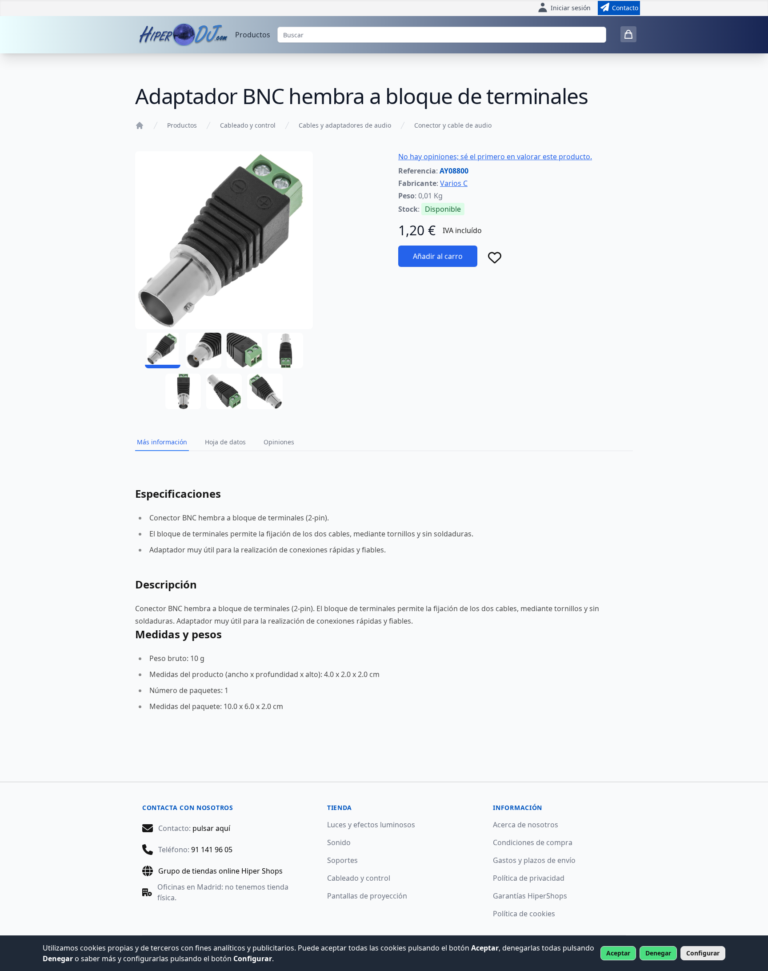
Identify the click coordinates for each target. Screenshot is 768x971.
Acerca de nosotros (525, 825)
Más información (162, 442)
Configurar (703, 953)
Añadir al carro (438, 256)
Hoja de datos (225, 442)
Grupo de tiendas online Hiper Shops (220, 871)
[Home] (139, 125)
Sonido (339, 842)
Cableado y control (248, 125)
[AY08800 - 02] (203, 350)
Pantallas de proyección (367, 896)
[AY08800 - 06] (224, 391)
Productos (252, 35)
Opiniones (279, 442)
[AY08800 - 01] (162, 350)
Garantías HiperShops (530, 896)
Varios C (454, 183)
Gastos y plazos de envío (534, 860)
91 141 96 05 (211, 849)
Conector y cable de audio (453, 125)
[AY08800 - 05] (183, 391)
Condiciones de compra (532, 842)
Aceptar (618, 953)
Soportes (342, 860)
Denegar (658, 953)
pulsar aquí (211, 828)
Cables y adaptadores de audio (345, 125)
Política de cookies (524, 914)
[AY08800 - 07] (265, 391)
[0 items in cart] (628, 34)
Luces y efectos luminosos (371, 825)
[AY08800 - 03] (244, 350)
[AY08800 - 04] (285, 350)
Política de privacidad (528, 878)
